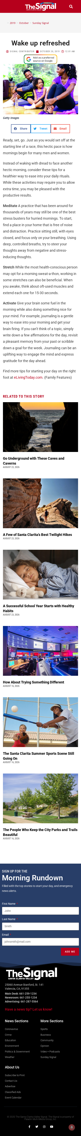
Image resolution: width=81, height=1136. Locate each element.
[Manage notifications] (72, 1127)
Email (5, 934)
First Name (9, 903)
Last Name (9, 919)
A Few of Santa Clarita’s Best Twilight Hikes (38, 535)
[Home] (5, 23)
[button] (10, 6)
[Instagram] (44, 1126)
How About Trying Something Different (34, 682)
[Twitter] (36, 1126)
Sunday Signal (40, 23)
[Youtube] (51, 1126)
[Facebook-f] (29, 1126)
